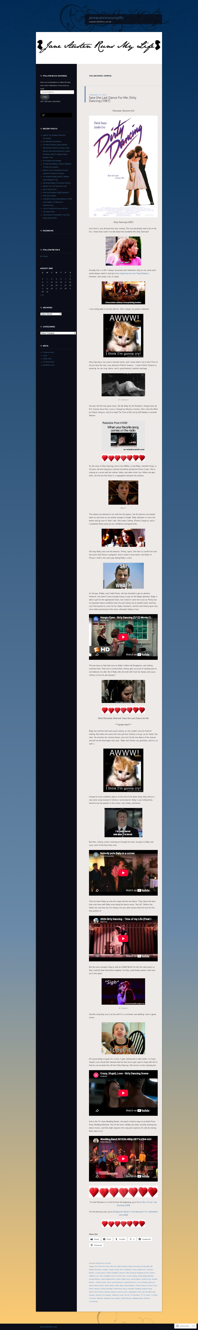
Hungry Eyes (125, 1279)
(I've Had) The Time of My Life (105, 1266)
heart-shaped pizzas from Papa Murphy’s (132, 273)
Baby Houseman (134, 1266)
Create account (48, 352)
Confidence (128, 1269)
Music (102, 1285)
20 (61, 285)
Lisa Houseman (116, 1282)
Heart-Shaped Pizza (108, 1279)
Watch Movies (126, 1298)
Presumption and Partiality (52, 161)
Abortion (125, 1266)
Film (101, 1276)
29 (70, 288)
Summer (92, 1295)
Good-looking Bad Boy (146, 1276)
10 (47, 282)
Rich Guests (99, 1292)
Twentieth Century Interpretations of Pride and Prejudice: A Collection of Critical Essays (57, 202)
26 (56, 288)
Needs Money (109, 1285)
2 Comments (93, 1301)
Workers (147, 1298)
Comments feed (48, 362)
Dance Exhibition (112, 1273)
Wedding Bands (137, 1298)
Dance (103, 1273)
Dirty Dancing (131, 1273)
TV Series (146, 1295)
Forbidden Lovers (110, 1276)
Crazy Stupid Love (139, 1269)
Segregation (132, 1292)
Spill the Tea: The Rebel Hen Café (55, 186)
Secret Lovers (123, 1292)
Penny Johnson (94, 1289)
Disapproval (141, 1273)
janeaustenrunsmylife (106, 18)
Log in (45, 355)
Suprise (108, 1295)
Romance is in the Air (103, 1263)
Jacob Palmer (135, 1279)
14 (65, 282)
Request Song (147, 1289)
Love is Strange (142, 1282)
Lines (109, 1282)
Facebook (48, 231)
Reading (138, 1289)
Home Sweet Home (50, 189)
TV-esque (92, 1298)
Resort (91, 1292)
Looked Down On (129, 1282)
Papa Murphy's (129, 1285)
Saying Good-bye (110, 1292)
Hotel (118, 1279)
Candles (105, 1269)
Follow (45, 97)
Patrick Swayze (141, 1285)
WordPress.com (48, 365)
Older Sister (119, 1285)
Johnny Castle (101, 1282)
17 (47, 285)
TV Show (154, 1295)
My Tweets (44, 256)
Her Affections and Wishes (52, 141)
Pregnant (131, 1289)
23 (42, 288)
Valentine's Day (109, 1298)
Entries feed (47, 359)
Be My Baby (145, 1266)
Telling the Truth (117, 1295)
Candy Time (118, 1269)
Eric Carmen (150, 1273)
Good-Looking (132, 1276)
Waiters (118, 1298)
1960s (119, 1266)
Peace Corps (152, 1285)
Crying (98, 1273)
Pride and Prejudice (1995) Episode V (56, 192)
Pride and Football (49, 196)
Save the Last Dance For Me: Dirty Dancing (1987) (112, 99)
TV (141, 1295)
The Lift (126, 1295)
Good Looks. (121, 1276)
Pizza (125, 1289)
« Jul (42, 295)
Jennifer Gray (146, 1279)
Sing (153, 1292)
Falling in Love (94, 1276)
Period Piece (117, 1289)
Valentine (100, 1298)
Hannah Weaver (94, 1279)
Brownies (98, 1269)
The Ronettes (135, 1295)
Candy (111, 1269)
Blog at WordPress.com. (48, 1327)
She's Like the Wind (144, 1292)
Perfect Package (107, 1289)
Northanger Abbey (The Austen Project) (57, 183)
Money (96, 1285)
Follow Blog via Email (55, 76)
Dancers (122, 1273)
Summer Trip (100, 1295)
